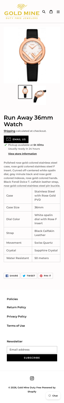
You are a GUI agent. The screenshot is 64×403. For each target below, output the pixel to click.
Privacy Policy (16, 316)
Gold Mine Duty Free (29, 387)
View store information (22, 153)
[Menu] (58, 11)
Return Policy (16, 307)
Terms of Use (16, 325)
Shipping (9, 131)
